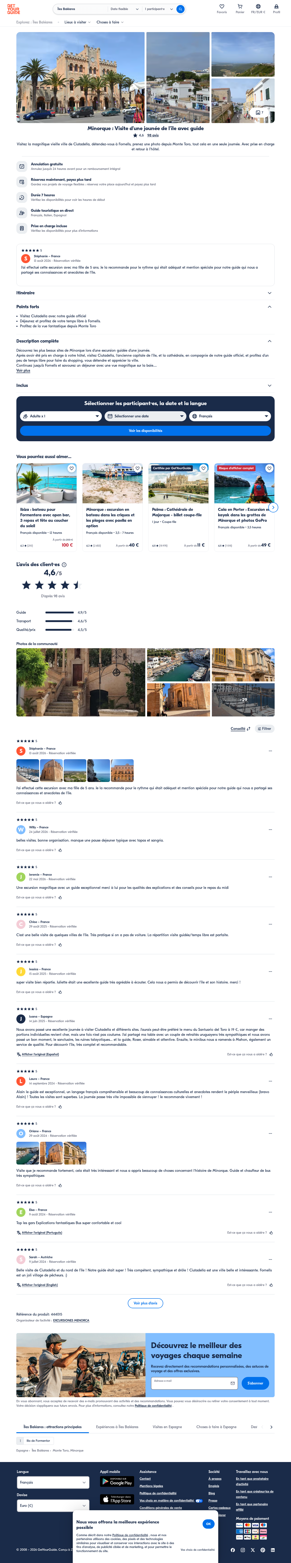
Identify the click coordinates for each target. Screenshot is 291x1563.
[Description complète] (270, 341)
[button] (146, 135)
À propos (214, 1479)
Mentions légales (151, 1486)
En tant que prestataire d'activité (252, 1481)
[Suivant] (273, 507)
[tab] (52, 1427)
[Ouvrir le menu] (270, 751)
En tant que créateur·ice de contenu (254, 1494)
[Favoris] (222, 6)
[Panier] (240, 6)
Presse (212, 1500)
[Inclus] (270, 386)
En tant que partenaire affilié (252, 1507)
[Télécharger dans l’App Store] (117, 1500)
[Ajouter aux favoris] (72, 468)
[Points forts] (270, 307)
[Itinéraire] (270, 293)
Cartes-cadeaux (219, 1508)
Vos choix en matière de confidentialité (167, 1500)
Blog (211, 1493)
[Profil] (276, 6)
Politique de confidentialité (153, 1406)
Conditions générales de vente (161, 1508)
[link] (46, 507)
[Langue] (258, 6)
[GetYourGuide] (13, 9)
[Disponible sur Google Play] (117, 1482)
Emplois (213, 1486)
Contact (145, 1479)
